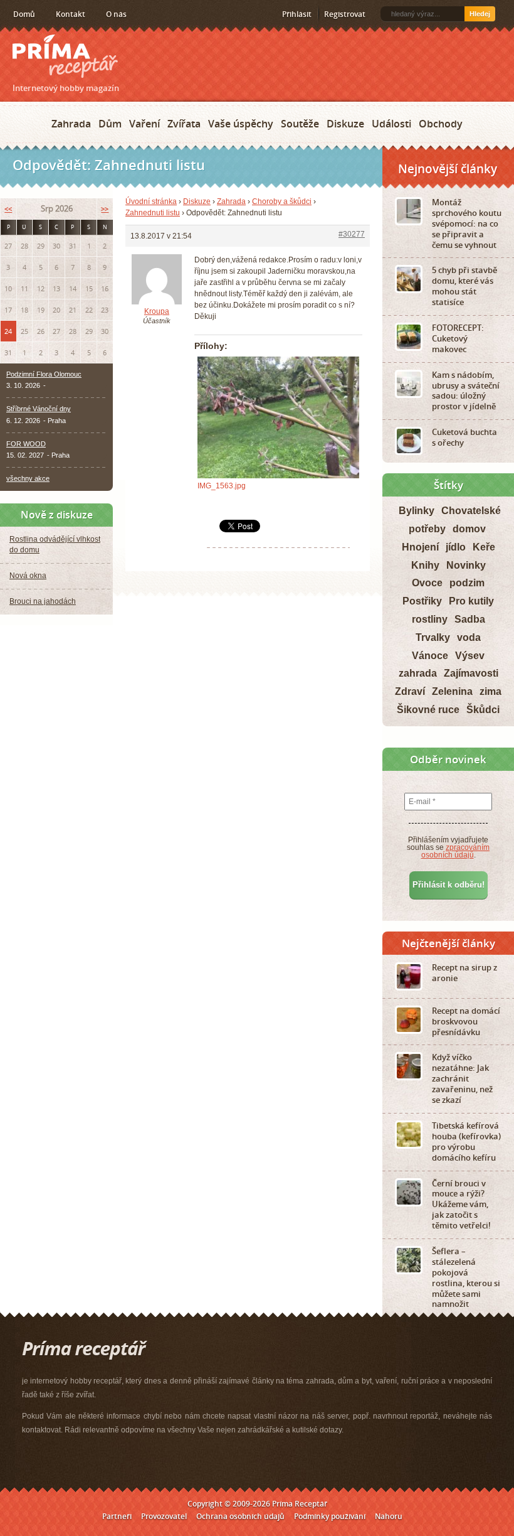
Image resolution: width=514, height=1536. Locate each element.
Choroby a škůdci (282, 201)
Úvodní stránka (151, 201)
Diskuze (345, 124)
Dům (110, 124)
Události (391, 124)
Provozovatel (164, 1516)
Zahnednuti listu (152, 212)
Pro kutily (471, 601)
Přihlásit (297, 14)
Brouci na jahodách (42, 601)
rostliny (430, 619)
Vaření (144, 124)
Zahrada (71, 124)
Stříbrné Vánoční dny (38, 408)
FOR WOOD (26, 444)
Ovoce (427, 582)
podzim (467, 582)
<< (8, 208)
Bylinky (416, 510)
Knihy (425, 565)
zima (490, 691)
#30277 (351, 234)
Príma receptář (65, 56)
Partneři (117, 1516)
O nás (116, 14)
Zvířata (184, 124)
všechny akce (28, 478)
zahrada (418, 673)
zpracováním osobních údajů (455, 851)
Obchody (441, 124)
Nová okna (27, 575)
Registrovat (344, 14)
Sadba (469, 619)
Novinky (466, 565)
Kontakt (70, 14)
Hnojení (420, 547)
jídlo (456, 547)
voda (469, 637)
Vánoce (430, 655)
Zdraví (410, 691)
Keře (484, 547)
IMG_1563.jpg (221, 485)
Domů (24, 14)
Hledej (479, 14)
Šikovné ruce (428, 709)
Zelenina (452, 691)
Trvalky (433, 637)
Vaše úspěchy (240, 124)
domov (469, 529)
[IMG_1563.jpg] (278, 417)
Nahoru (388, 1516)
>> (104, 208)
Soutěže (300, 124)
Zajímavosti (471, 673)
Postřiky (422, 601)
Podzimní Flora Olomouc (43, 374)
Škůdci (483, 709)
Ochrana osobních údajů (240, 1516)
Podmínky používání (329, 1516)
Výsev (470, 655)
